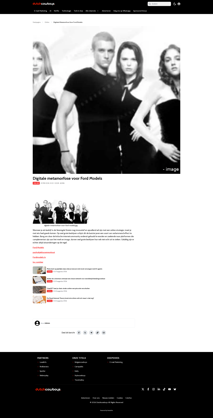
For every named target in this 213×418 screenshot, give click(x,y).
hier (41, 262)
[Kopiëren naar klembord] (97, 332)
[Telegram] (91, 332)
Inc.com (36, 262)
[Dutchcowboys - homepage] (44, 3)
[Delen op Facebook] (79, 332)
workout (51, 252)
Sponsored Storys (140, 11)
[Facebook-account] (148, 389)
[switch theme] (174, 3)
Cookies (120, 398)
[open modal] (179, 4)
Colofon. (128, 398)
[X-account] (143, 389)
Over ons (96, 398)
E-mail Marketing (40, 11)
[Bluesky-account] (175, 389)
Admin (62, 183)
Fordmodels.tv (39, 257)
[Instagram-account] (153, 389)
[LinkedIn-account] (159, 389)
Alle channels (91, 11)
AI (50, 11)
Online (36, 183)
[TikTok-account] (164, 389)
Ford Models (38, 247)
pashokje (37, 252)
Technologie (66, 11)
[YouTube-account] (169, 389)
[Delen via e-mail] (104, 332)
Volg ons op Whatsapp (122, 11)
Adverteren (106, 11)
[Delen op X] (85, 332)
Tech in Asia (78, 11)
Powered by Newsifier (106, 410)
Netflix (56, 11)
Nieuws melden (108, 398)
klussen (44, 252)
